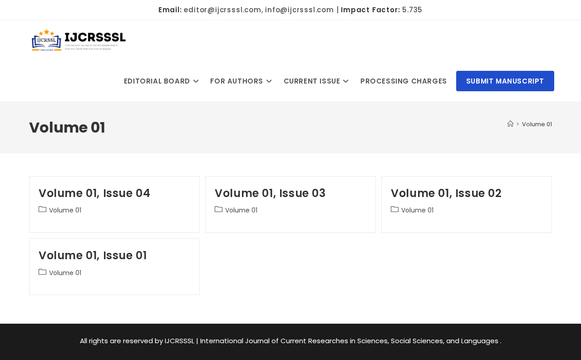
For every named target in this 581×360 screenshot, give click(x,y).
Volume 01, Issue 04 (94, 193)
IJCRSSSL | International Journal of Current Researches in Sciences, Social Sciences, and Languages (332, 340)
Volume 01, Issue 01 (93, 255)
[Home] (510, 124)
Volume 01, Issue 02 (446, 193)
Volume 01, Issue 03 (270, 193)
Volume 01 (537, 124)
